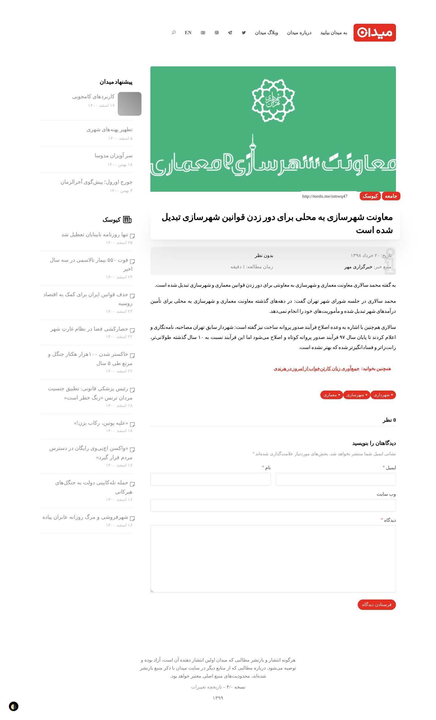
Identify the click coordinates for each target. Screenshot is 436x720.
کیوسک (370, 196)
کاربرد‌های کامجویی (93, 96)
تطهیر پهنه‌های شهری (110, 129)
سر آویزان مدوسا (114, 155)
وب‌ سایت (386, 494)
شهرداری (382, 395)
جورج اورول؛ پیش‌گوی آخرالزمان (97, 182)
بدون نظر (264, 255)
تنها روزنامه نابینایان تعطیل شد (94, 234)
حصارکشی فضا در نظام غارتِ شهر (89, 329)
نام (266, 467)
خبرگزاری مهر (358, 266)
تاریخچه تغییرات (206, 686)
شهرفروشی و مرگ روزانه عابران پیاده (85, 517)
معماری (330, 395)
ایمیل (389, 467)
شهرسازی (355, 395)
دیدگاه (388, 520)
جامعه (391, 196)
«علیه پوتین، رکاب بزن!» (101, 423)
